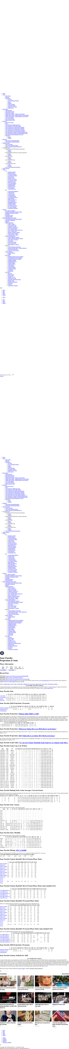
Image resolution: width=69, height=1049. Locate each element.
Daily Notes (8, 95)
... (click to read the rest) (48, 688)
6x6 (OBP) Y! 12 (4, 894)
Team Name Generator (13, 285)
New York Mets (11, 201)
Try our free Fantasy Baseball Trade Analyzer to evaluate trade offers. (43, 743)
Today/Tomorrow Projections (14, 246)
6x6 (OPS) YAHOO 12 (5, 941)
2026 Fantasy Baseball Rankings (12, 140)
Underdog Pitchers (12, 268)
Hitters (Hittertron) (9, 222)
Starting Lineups (6, 143)
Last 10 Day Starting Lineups (11, 145)
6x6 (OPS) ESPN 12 (4, 896)
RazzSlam (7, 214)
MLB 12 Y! (2, 868)
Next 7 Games (14, 684)
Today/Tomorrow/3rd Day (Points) (15, 238)
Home (4, 93)
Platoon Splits (11, 274)
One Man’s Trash (11, 105)
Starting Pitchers (11, 253)
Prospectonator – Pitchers (13, 244)
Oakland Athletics (12, 184)
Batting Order (38, 684)
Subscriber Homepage (10, 220)
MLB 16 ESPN (3, 875)
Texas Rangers (11, 187)
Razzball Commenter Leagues (11, 213)
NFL (4, 291)
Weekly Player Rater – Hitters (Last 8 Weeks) (15, 114)
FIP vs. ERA (11, 275)
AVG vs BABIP (21, 850)
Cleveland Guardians (12, 175)
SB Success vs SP (12, 278)
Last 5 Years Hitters (9, 117)
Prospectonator (3, 710)
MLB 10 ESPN (3, 863)
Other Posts (7, 98)
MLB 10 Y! (2, 865)
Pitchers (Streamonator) (10, 236)
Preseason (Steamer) (4, 707)
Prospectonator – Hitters (13, 234)
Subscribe (5, 1040)
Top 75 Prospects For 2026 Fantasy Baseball (14, 129)
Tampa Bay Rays (11, 186)
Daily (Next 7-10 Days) (13, 239)
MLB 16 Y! (2, 876)
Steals (9, 102)
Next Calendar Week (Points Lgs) (15, 230)
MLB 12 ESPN (3, 866)
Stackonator (10, 271)
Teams (4, 169)
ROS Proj (2, 700)
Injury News (10, 108)
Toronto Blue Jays (12, 189)
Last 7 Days (2, 695)
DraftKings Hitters (12, 260)
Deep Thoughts (11, 104)
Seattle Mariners (11, 185)
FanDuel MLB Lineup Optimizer (15, 257)
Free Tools (7, 272)
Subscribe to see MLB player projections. (41, 729)
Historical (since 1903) (10, 120)
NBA (4, 293)
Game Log (32, 684)
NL (6, 190)
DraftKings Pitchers (12, 261)
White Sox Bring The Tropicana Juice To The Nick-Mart (17, 679)
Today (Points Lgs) (12, 225)
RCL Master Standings (10, 210)
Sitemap (4, 1041)
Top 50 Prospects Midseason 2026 (12, 124)
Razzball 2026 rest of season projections (8, 680)
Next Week (10, 240)
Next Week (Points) (12, 242)
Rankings (5, 139)
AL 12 (1, 881)
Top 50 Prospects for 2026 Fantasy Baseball (14, 128)
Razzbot (7, 221)
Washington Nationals (12, 208)
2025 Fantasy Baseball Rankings (12, 141)
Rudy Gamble (22, 968)
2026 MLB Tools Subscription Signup (13, 219)
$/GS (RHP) (3, 670)
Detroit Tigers (11, 176)
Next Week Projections (13, 249)
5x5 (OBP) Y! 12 (4, 891)
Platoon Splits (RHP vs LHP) (29, 714)
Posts (6, 123)
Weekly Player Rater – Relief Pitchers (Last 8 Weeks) (16, 116)
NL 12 (1, 882)
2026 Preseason (8, 110)
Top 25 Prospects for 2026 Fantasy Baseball (14, 127)
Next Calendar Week (12, 228)
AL (6, 170)
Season (1, 698)
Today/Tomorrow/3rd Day (13, 237)
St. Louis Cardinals (12, 207)
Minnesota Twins (11, 181)
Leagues (4, 209)
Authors (4, 1038)
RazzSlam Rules (8, 216)
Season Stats (20, 684)
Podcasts (7, 97)
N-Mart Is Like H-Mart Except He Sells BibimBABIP (16, 676)
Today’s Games (11, 224)
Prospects (5, 121)
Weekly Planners (9, 251)
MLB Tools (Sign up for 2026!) (9, 217)
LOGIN (1, 376)
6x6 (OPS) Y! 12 (3, 897)
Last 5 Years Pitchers (9, 118)
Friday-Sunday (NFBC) (13, 233)
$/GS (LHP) (11, 670)
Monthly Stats (26, 684)
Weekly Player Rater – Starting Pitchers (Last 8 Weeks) (17, 115)
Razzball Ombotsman (12, 282)
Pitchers (9, 138)
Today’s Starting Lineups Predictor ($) (13, 146)
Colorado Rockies (12, 196)
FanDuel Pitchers (11, 263)
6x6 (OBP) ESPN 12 (4, 893)
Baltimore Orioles (12, 172)
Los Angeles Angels (12, 180)
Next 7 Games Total (12, 231)
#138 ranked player (45, 680)
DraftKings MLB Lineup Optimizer (15, 256)
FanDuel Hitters (11, 262)
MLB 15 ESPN (3, 872)
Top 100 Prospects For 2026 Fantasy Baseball (15, 131)
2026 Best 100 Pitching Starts (14, 279)
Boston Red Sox (11, 173)
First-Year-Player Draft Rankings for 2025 (14, 134)
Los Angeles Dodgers (12, 197)
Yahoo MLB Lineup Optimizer (14, 259)
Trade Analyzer (6, 168)
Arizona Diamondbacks (13, 191)
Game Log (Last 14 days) (13, 250)
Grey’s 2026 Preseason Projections (12, 167)
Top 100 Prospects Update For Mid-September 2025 (16, 133)
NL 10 (1, 879)
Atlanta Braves (11, 192)
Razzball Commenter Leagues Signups (13, 211)
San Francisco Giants (12, 205)
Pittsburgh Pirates (11, 203)
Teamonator (10, 269)
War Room (10, 283)
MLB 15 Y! (2, 874)
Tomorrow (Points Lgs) (13, 227)
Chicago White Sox (12, 174)
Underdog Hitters (11, 267)
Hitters (9, 137)
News (4, 94)
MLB (4, 290)
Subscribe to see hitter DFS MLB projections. (38, 736)
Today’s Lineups (8, 144)
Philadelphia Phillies (12, 202)
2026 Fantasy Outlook (53, 684)
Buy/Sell (10, 99)
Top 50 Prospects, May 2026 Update (13, 126)
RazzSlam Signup (9, 215)
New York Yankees (12, 182)
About (4, 1037)
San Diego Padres (12, 204)
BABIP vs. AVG (11, 277)
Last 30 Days (3, 697)
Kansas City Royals (12, 179)
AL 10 (1, 878)
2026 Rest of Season (9, 112)
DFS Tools (7, 255)
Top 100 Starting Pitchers (13, 100)
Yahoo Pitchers (11, 266)
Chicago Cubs (11, 193)
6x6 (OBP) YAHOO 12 (5, 940)
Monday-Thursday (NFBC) (14, 232)
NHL (4, 292)
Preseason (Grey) (4, 709)
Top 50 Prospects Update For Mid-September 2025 (16, 132)
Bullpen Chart (11, 280)
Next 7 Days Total (12, 243)
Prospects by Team (9, 122)
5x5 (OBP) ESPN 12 (4, 890)
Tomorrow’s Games (12, 226)
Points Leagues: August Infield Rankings (14, 677)
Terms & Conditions (7, 1042)
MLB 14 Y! (2, 871)
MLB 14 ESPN (3, 869)
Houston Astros (11, 178)
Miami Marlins (11, 198)
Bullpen (9, 103)
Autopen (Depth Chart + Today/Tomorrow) (17, 248)
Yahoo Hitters (11, 265)
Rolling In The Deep (12, 106)
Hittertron (22, 729)
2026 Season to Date (9, 111)
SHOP (4, 295)
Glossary (10, 284)
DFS (20, 736)
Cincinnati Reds (11, 195)
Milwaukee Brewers (12, 199)
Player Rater (5, 109)
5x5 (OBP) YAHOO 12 (5, 938)
